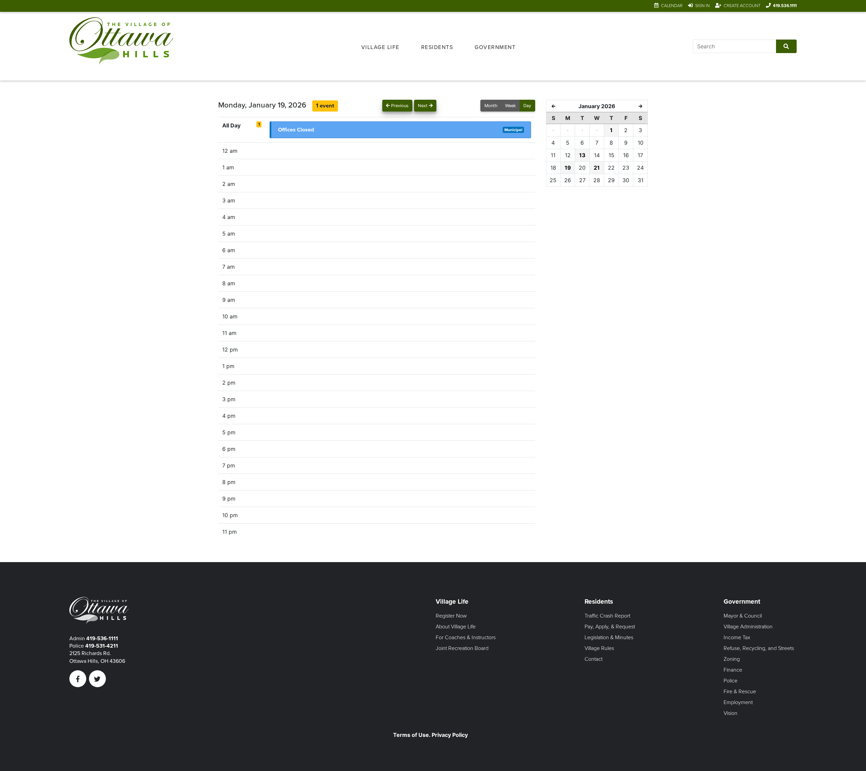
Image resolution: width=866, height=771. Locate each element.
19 (568, 167)
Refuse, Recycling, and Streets (759, 648)
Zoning (732, 659)
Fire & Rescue (740, 691)
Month (491, 105)
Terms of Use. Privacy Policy (430, 734)
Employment (738, 702)
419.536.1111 (785, 5)
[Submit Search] (786, 46)
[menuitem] (380, 46)
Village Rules (599, 648)
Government (495, 47)
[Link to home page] (121, 46)
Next (423, 105)
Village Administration (748, 626)
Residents (437, 47)
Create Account (742, 5)
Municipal (513, 129)
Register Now (451, 615)
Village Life (380, 47)
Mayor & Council (743, 615)
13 (582, 155)
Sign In (702, 5)
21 (597, 167)
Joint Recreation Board (462, 648)
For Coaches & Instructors (466, 637)
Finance (733, 670)
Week (510, 105)
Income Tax (737, 637)
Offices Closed (296, 129)
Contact (593, 659)
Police (730, 680)
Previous (399, 105)
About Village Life (456, 626)
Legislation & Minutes (609, 637)
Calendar (672, 5)
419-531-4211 (101, 646)
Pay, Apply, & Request (610, 626)
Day (527, 105)
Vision (730, 713)
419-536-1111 (102, 638)
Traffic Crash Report (607, 615)
